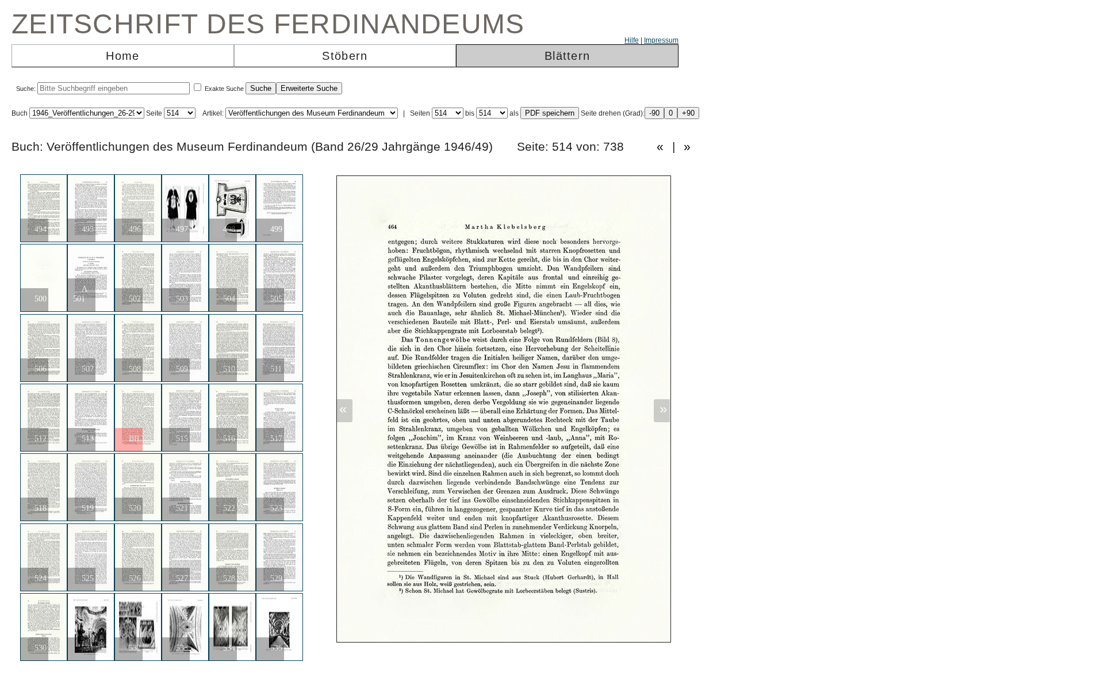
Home (122, 55)
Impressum (661, 40)
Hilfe (631, 40)
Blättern (567, 55)
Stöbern (344, 55)
